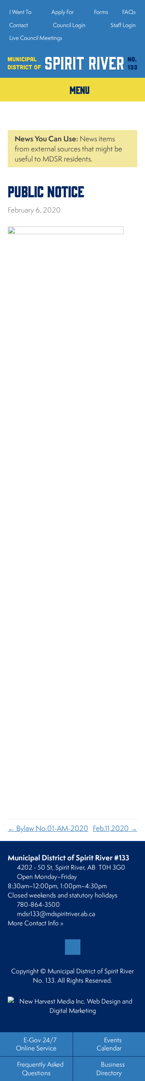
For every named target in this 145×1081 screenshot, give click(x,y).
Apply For (62, 11)
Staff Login (122, 25)
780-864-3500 (38, 904)
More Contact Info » (35, 923)
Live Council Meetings (35, 37)
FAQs (129, 11)
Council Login (68, 25)
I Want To (20, 11)
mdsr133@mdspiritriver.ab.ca (56, 913)
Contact (18, 25)
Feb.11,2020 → (115, 828)
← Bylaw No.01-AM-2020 (48, 828)
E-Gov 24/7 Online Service (36, 1044)
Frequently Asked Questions (40, 1068)
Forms (101, 11)
